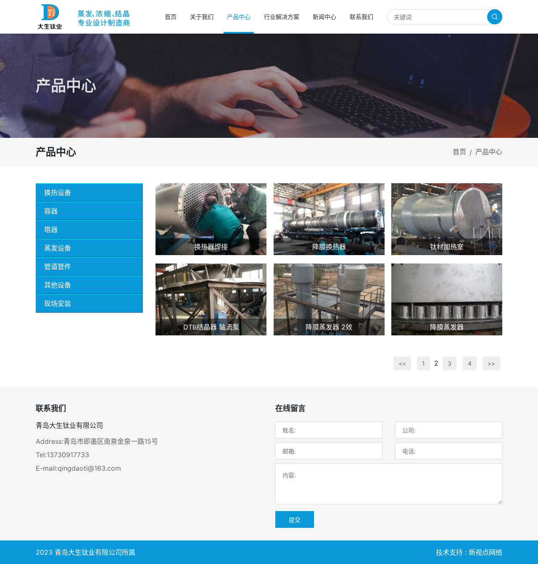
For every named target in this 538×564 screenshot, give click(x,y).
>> (491, 363)
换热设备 (57, 192)
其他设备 (57, 285)
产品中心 (239, 16)
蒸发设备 (57, 248)
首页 (171, 16)
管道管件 (57, 266)
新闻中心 (324, 16)
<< (402, 363)
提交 (295, 519)
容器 (51, 211)
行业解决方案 (281, 16)
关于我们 (202, 16)
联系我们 (361, 16)
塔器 (51, 229)
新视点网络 (485, 552)
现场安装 (57, 303)
